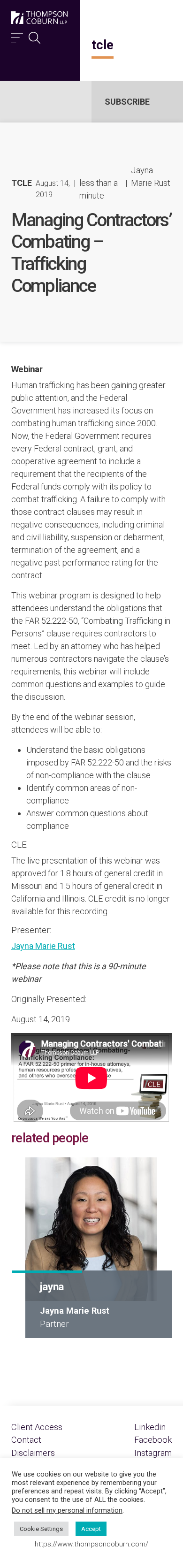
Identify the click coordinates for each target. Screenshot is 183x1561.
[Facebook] (153, 1439)
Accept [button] (91, 1528)
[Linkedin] (150, 1427)
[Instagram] (153, 1452)
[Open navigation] (17, 35)
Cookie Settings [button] (41, 1528)
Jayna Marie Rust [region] (150, 176)
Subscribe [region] (127, 102)
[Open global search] (34, 35)
